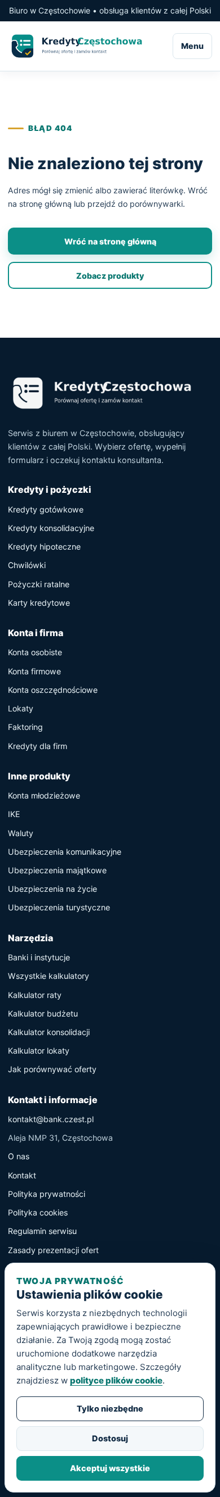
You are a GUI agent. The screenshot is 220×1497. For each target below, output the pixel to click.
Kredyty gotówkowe (45, 509)
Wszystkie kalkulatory (48, 976)
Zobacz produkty (110, 275)
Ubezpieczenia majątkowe (57, 870)
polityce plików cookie (116, 1380)
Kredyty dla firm (37, 746)
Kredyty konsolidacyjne (51, 528)
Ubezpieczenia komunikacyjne (64, 851)
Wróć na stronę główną (110, 241)
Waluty (20, 833)
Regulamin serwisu (42, 1231)
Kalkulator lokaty (38, 1050)
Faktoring (25, 727)
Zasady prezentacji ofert (53, 1250)
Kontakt (22, 1175)
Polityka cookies (38, 1212)
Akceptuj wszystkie (110, 1468)
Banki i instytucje (39, 957)
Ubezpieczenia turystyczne (59, 907)
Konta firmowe (34, 671)
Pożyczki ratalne (38, 584)
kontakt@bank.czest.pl (51, 1119)
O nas (18, 1156)
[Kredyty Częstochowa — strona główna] (82, 46)
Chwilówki (27, 565)
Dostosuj (110, 1438)
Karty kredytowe (39, 602)
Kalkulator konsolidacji (49, 1032)
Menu (192, 46)
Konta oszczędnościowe (53, 690)
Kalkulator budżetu (43, 1013)
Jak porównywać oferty (52, 1069)
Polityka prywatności (46, 1194)
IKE (14, 814)
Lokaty (20, 708)
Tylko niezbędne (110, 1408)
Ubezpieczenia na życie (52, 888)
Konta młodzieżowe (44, 795)
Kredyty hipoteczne (44, 546)
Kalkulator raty (34, 995)
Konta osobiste (35, 652)
